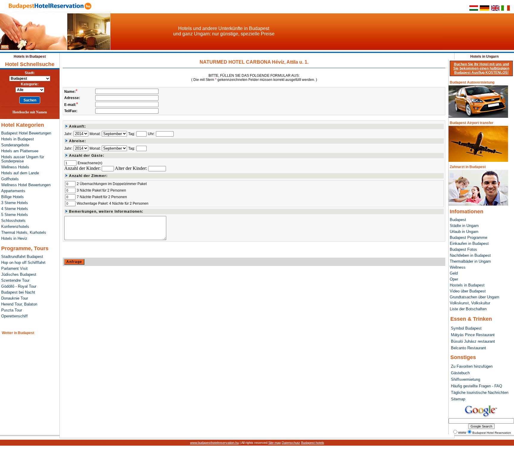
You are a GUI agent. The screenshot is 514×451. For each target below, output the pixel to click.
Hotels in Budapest (30, 56)
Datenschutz (291, 442)
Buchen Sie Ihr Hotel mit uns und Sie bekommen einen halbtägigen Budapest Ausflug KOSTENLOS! (481, 68)
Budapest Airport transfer (471, 123)
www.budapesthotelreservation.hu (214, 442)
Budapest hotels (312, 442)
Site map (274, 442)
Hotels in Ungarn (484, 56)
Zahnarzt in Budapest (468, 167)
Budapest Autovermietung (472, 82)
